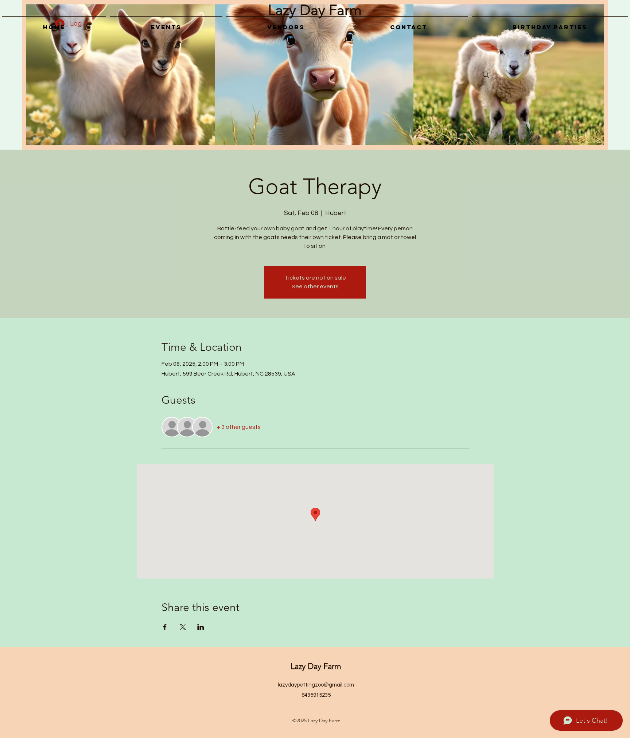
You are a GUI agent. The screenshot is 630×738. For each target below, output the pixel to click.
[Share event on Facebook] (165, 627)
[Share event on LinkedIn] (200, 627)
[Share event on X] (182, 627)
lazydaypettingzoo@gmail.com (316, 685)
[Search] (486, 74)
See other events (315, 286)
